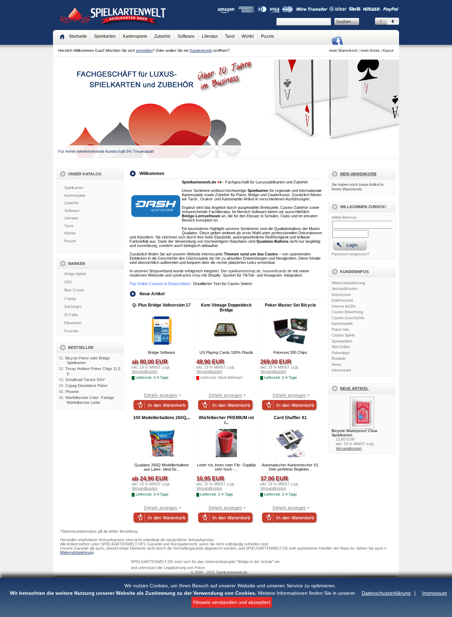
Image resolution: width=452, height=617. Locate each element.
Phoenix (72, 391)
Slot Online (341, 347)
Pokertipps (341, 353)
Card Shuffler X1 (290, 417)
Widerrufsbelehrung (348, 283)
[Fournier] (91, 331)
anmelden (144, 50)
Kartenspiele (135, 36)
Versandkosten (344, 288)
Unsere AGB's (344, 306)
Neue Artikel (354, 388)
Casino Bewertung (347, 312)
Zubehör (162, 36)
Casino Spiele (343, 335)
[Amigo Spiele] (91, 274)
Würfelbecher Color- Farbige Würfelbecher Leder (89, 399)
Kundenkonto (201, 50)
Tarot (229, 36)
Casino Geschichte (348, 318)
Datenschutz (342, 300)
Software (186, 36)
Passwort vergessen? (350, 254)
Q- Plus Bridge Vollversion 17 (161, 305)
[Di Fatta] (91, 315)
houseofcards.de (277, 271)
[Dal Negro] (91, 307)
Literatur (210, 36)
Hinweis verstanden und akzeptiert (231, 602)
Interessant (341, 370)
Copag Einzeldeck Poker (86, 385)
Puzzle (267, 36)
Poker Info (340, 329)
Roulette (339, 358)
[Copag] (91, 299)
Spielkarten (105, 36)
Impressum (434, 593)
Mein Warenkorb (358, 174)
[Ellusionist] (91, 323)
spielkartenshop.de (244, 271)
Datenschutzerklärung (386, 593)
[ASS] (91, 282)
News (336, 364)
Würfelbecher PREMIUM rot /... (226, 420)
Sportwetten (342, 341)
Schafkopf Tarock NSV (85, 379)
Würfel (248, 36)
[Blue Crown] (91, 290)
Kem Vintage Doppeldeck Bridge (226, 308)
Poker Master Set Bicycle (290, 305)
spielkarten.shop (186, 275)
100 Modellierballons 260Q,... (161, 417)
